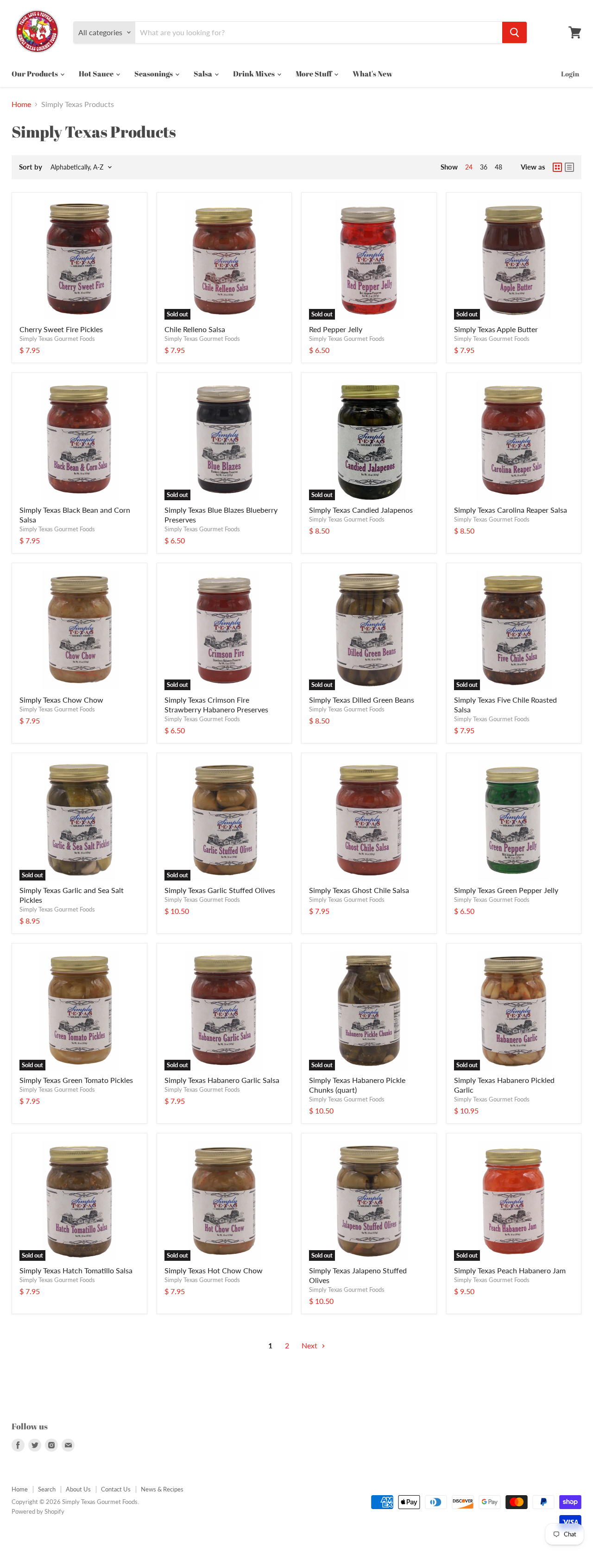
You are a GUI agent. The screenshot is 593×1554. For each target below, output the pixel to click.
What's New (372, 74)
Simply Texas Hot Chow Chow (213, 1270)
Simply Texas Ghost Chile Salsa (359, 890)
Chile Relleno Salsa (194, 329)
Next (310, 1345)
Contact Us (116, 1489)
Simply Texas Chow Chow (61, 699)
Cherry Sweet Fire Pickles (61, 329)
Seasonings (154, 74)
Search (47, 1489)
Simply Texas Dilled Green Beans (361, 699)
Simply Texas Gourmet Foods (57, 338)
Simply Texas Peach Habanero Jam (510, 1270)
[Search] (514, 32)
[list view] (569, 167)
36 (483, 167)
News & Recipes (162, 1489)
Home (21, 104)
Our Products (35, 74)
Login (570, 73)
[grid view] (557, 167)
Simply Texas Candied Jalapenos (361, 509)
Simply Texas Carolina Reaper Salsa (510, 509)
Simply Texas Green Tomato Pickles (76, 1080)
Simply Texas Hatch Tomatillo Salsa (75, 1270)
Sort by (30, 167)
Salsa (204, 74)
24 (469, 167)
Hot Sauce (97, 74)
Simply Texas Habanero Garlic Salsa (221, 1080)
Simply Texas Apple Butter (496, 329)
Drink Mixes (254, 74)
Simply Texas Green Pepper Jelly (506, 890)
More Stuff (314, 74)
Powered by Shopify (38, 1511)
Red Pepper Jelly (335, 329)
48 (498, 167)
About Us (78, 1489)
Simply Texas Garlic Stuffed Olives (219, 890)
